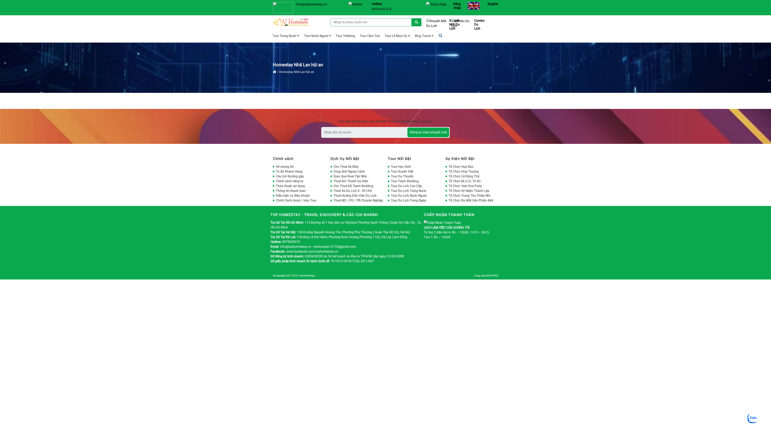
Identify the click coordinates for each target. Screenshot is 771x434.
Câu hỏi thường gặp (290, 176)
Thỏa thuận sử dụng (290, 186)
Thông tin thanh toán (291, 191)
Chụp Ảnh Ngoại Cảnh (349, 171)
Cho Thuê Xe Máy (346, 167)
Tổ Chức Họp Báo (461, 167)
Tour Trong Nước (284, 36)
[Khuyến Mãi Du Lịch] (437, 24)
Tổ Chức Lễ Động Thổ (464, 176)
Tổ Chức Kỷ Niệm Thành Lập (469, 191)
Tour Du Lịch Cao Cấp (406, 186)
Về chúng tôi (285, 167)
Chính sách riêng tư (289, 181)
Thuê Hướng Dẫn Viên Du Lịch (354, 196)
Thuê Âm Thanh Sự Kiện (350, 181)
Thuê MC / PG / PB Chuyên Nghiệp (358, 200)
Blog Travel (423, 36)
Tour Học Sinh (401, 167)
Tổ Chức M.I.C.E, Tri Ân (465, 181)
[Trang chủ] (274, 72)
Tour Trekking (345, 36)
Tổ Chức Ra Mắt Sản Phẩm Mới (471, 200)
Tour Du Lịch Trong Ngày (408, 200)
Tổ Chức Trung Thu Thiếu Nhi (469, 196)
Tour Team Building (405, 181)
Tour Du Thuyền (402, 176)
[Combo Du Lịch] (462, 24)
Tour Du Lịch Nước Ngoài (409, 196)
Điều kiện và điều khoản (293, 196)
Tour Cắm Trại (370, 36)
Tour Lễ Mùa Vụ (396, 36)
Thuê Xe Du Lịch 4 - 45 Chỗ (352, 191)
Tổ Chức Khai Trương (464, 171)
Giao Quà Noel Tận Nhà (350, 176)
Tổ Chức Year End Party (465, 186)
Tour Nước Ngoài (316, 36)
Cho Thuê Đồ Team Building (353, 186)
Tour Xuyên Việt (402, 171)
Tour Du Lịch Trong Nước (408, 191)
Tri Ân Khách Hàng (289, 171)
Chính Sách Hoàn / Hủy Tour (296, 200)
